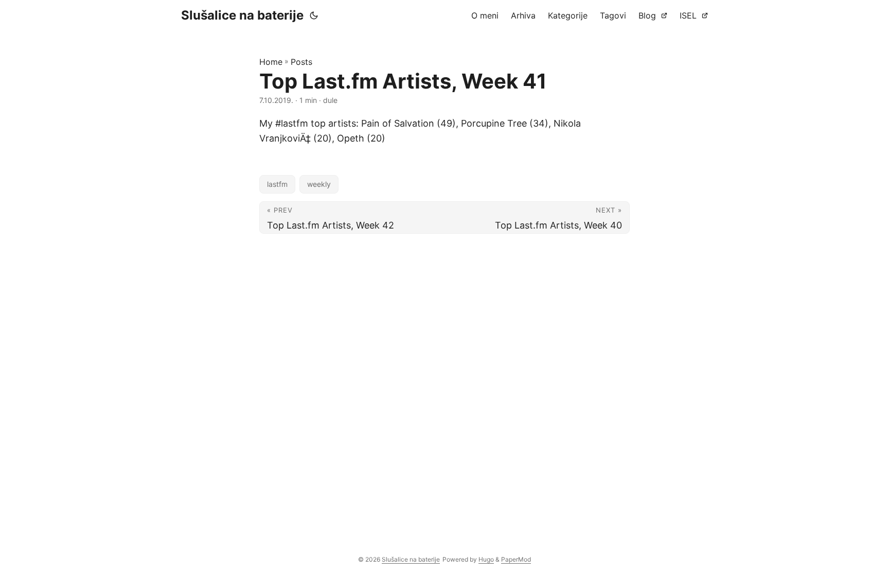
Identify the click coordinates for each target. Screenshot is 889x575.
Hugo (486, 559)
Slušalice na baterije (242, 15)
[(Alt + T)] (314, 15)
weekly (319, 184)
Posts (301, 62)
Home (270, 62)
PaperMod (516, 559)
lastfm (277, 184)
